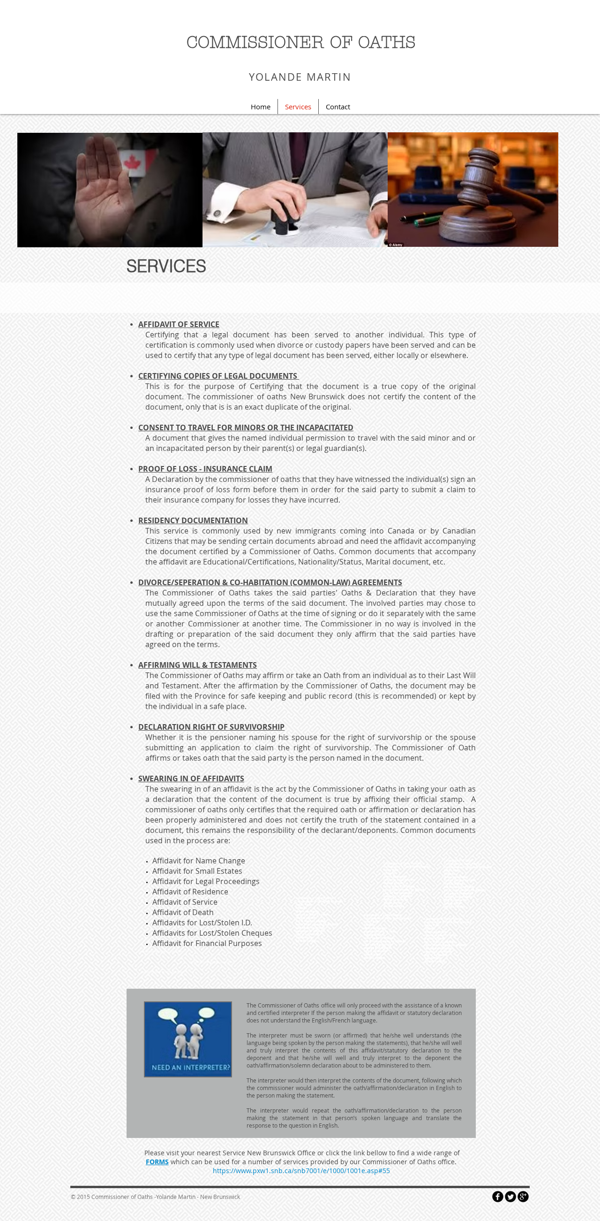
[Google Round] (523, 1196)
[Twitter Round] (510, 1196)
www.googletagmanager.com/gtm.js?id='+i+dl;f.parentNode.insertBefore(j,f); (459, 73)
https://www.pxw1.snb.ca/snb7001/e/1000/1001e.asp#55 (301, 1170)
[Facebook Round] (497, 1196)
